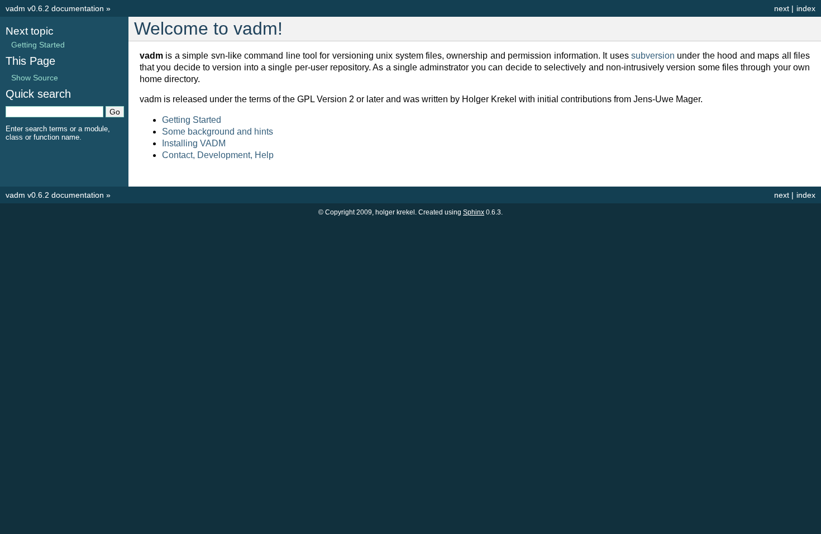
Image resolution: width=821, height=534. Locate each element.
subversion (653, 55)
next (781, 8)
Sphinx (473, 212)
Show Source (34, 77)
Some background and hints (217, 131)
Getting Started (191, 120)
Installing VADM (194, 143)
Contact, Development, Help (218, 155)
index (805, 8)
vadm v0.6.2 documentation (55, 8)
